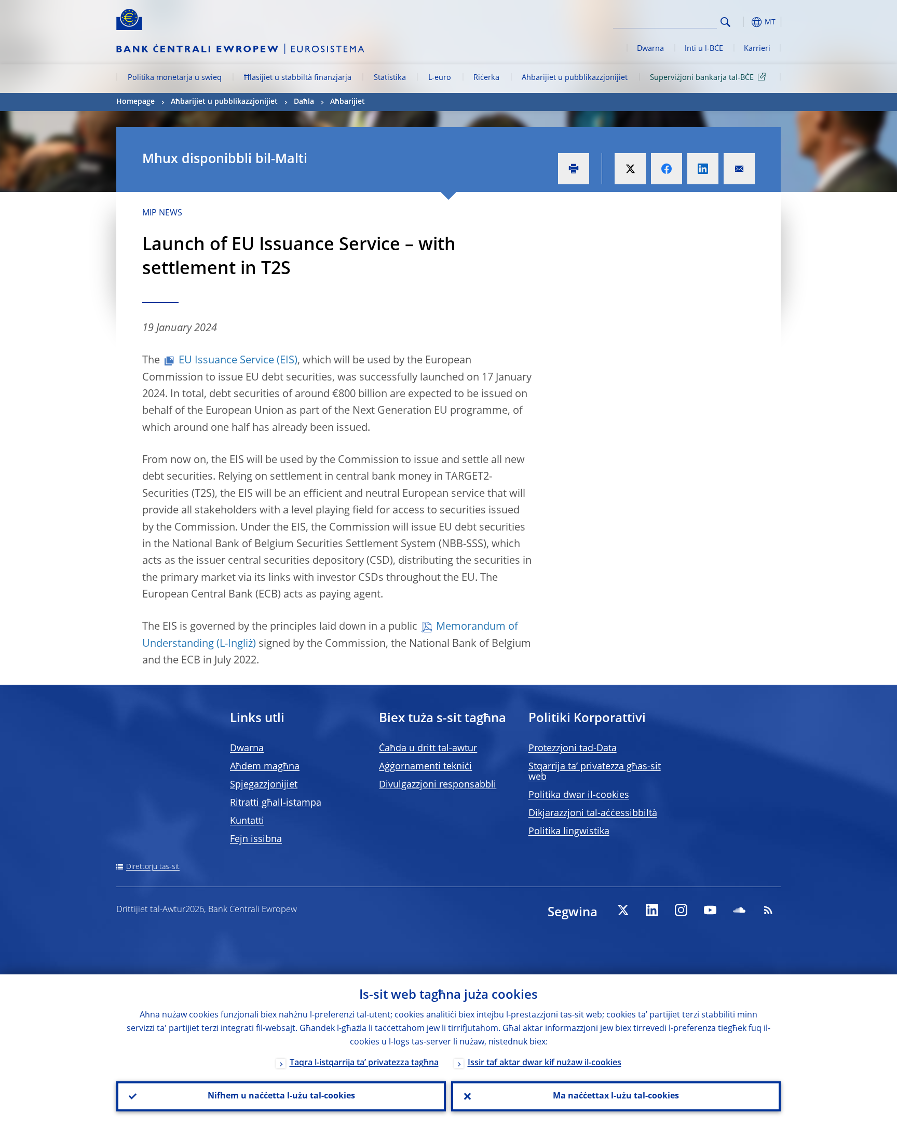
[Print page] (573, 168)
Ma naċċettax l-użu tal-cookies (616, 1096)
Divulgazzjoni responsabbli (437, 785)
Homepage (135, 101)
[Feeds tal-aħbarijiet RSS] (768, 910)
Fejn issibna (256, 839)
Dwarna (650, 48)
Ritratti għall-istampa (275, 803)
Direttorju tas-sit (153, 867)
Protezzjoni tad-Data (572, 748)
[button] (744, 22)
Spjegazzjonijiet (263, 785)
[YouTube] (710, 910)
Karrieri (757, 48)
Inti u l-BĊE (704, 48)
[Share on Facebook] (666, 168)
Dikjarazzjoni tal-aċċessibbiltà (592, 813)
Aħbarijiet (347, 101)
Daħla (304, 101)
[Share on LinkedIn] (702, 168)
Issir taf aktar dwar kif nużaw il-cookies (544, 1063)
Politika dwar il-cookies (578, 795)
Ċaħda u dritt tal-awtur (428, 748)
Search (725, 22)
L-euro (439, 78)
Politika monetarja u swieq (175, 78)
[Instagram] (681, 910)
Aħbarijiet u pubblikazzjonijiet (575, 78)
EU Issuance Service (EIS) (238, 361)
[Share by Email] (739, 168)
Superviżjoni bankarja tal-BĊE (702, 78)
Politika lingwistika (568, 831)
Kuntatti (247, 821)
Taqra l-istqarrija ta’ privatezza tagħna (364, 1063)
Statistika (390, 78)
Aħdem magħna (265, 766)
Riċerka (486, 78)
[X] (622, 910)
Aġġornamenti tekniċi (425, 766)
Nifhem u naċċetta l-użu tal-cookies (281, 1096)
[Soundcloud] (739, 910)
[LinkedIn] (652, 910)
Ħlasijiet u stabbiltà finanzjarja (297, 78)
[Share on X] (630, 168)
